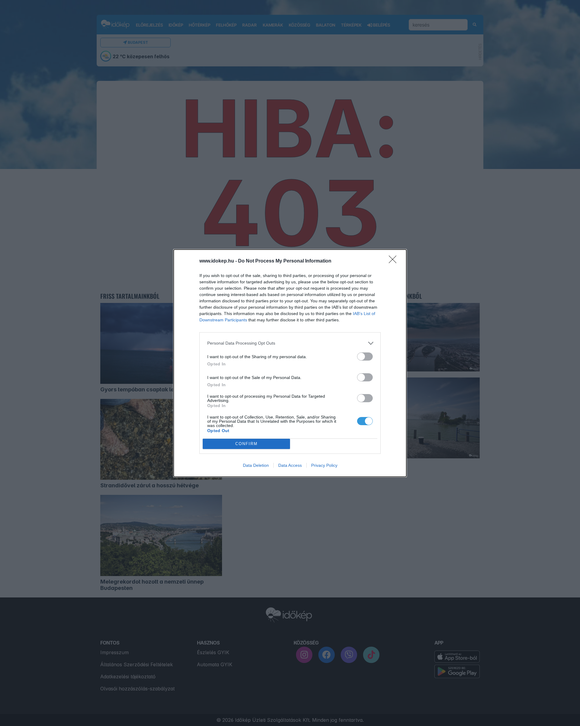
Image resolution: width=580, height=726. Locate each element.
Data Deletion (256, 465)
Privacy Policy (324, 465)
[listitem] (290, 343)
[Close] (394, 261)
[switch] (365, 356)
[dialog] (290, 363)
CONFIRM (246, 443)
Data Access (290, 465)
